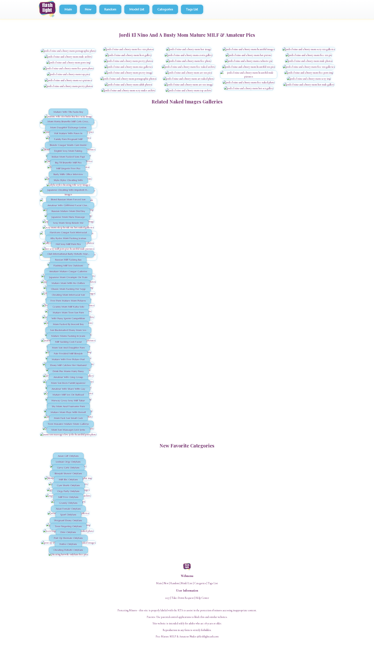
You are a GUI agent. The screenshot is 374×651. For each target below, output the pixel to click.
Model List (136, 9)
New (88, 9)
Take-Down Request (182, 598)
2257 (167, 598)
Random (110, 9)
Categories (165, 9)
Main (68, 9)
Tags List (192, 9)
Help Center (202, 598)
